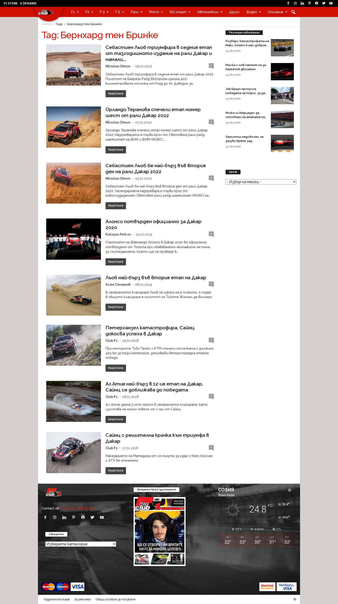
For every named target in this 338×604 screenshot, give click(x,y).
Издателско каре (57, 599)
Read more (115, 93)
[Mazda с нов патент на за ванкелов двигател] (282, 71)
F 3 (102, 12)
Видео (252, 12)
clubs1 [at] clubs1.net (76, 508)
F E (117, 12)
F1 (73, 12)
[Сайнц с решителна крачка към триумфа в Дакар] (73, 452)
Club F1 (112, 340)
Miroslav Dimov (118, 66)
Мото (154, 12)
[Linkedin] (302, 3)
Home (46, 24)
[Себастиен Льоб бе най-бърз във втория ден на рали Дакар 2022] (73, 183)
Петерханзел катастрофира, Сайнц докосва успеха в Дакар (150, 331)
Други (234, 12)
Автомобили (207, 12)
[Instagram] (295, 3)
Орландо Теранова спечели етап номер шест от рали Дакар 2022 (153, 112)
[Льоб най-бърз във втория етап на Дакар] (73, 295)
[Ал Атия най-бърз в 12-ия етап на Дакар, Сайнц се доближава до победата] (73, 401)
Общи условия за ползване (115, 599)
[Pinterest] (309, 3)
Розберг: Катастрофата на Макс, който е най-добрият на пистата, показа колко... (247, 45)
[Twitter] (324, 3)
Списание (275, 12)
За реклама (82, 599)
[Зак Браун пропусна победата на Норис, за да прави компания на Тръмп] (282, 95)
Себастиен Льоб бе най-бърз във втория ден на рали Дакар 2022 (156, 168)
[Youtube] (331, 3)
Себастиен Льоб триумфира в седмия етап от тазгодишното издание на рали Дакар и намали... (159, 53)
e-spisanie (28, 3)
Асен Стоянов (118, 284)
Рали (134, 12)
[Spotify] (316, 3)
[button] (293, 12)
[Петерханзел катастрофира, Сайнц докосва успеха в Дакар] (73, 345)
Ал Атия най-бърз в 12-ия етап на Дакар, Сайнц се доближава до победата (154, 387)
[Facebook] (288, 3)
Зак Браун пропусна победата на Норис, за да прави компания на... (245, 93)
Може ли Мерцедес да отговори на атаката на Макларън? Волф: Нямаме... (246, 117)
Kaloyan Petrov (118, 234)
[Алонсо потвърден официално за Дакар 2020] (73, 239)
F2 (87, 12)
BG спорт (178, 12)
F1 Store (10, 3)
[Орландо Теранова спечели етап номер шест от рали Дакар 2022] (73, 127)
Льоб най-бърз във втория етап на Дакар (156, 277)
